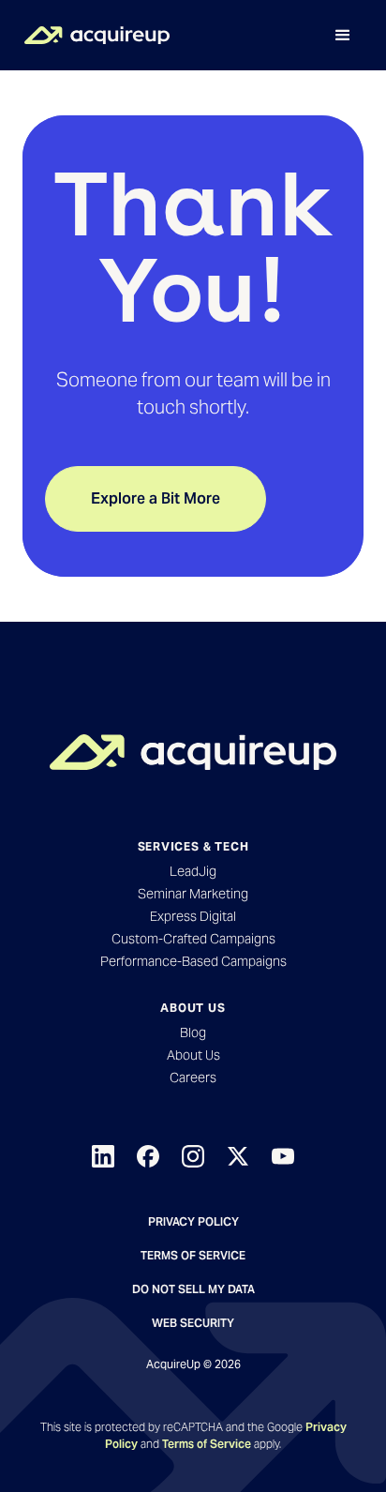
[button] (343, 36)
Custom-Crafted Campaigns (193, 938)
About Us (193, 1054)
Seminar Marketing (193, 893)
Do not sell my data (193, 1289)
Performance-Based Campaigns (193, 961)
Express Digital (193, 916)
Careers (193, 1077)
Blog (193, 1032)
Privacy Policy (193, 1221)
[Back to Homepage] (193, 752)
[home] (92, 35)
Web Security (193, 1323)
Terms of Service (193, 1255)
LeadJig (193, 871)
